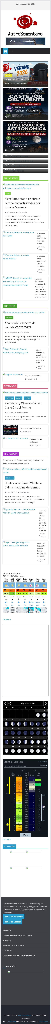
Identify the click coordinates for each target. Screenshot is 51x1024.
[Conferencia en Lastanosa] (15, 442)
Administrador (22, 83)
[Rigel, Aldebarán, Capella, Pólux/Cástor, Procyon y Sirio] (18, 359)
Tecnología (10, 478)
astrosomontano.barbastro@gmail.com (19, 955)
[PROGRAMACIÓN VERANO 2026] (25, 62)
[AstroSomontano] (5, 51)
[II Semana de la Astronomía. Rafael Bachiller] (19, 264)
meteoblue (7, 619)
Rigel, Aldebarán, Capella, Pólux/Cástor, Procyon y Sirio (41, 356)
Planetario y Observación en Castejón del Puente (23, 112)
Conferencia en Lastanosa (36, 440)
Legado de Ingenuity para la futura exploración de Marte (41, 549)
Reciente (8, 75)
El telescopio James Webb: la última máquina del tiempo (23, 485)
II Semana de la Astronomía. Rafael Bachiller (41, 261)
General (18, 398)
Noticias (27, 398)
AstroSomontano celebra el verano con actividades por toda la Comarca (23, 203)
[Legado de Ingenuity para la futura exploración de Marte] (19, 553)
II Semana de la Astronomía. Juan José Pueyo (41, 238)
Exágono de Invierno (33, 375)
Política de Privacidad (13, 916)
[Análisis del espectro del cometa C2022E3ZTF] (25, 312)
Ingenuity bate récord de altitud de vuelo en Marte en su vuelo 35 (42, 520)
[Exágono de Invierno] (13, 377)
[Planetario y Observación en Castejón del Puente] (25, 104)
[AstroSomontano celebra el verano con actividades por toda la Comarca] (25, 186)
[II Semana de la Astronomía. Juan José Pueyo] (19, 241)
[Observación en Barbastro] (25, 137)
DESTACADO (9, 398)
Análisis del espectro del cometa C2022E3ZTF (20, 325)
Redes (8, 193)
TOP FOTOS (9, 318)
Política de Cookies (12, 921)
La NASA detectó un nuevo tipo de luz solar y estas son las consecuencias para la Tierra (40, 286)
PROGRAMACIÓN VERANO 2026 (18, 79)
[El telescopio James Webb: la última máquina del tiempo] (25, 470)
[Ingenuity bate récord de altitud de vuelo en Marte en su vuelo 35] (20, 523)
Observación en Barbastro (16, 146)
